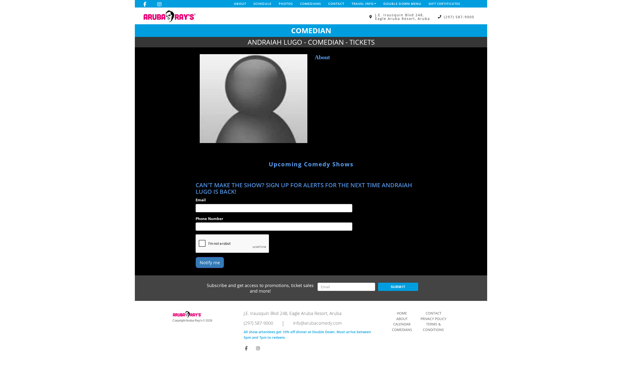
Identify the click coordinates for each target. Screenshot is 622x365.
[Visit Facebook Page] (145, 4)
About (240, 3)
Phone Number (209, 218)
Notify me (210, 262)
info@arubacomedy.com (317, 323)
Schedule (262, 3)
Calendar (402, 324)
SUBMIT (398, 287)
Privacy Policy (433, 318)
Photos (286, 3)
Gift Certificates (444, 3)
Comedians (310, 3)
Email (201, 199)
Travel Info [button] (363, 3)
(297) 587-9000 (459, 17)
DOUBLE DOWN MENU (402, 3)
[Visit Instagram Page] (159, 4)
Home (402, 313)
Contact (336, 3)
